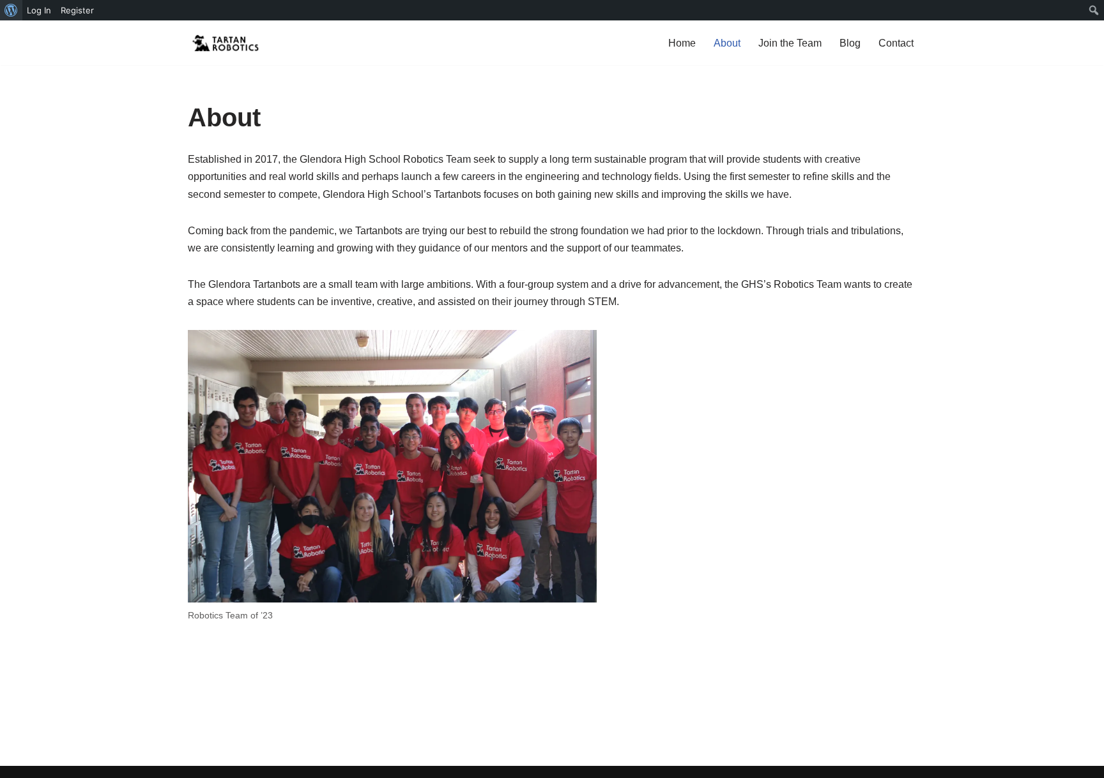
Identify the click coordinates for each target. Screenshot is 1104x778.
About (727, 43)
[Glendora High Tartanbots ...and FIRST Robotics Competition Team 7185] (226, 43)
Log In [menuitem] (39, 10)
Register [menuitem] (77, 10)
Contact (896, 43)
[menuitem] (11, 10)
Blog (850, 43)
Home (682, 43)
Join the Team (790, 43)
